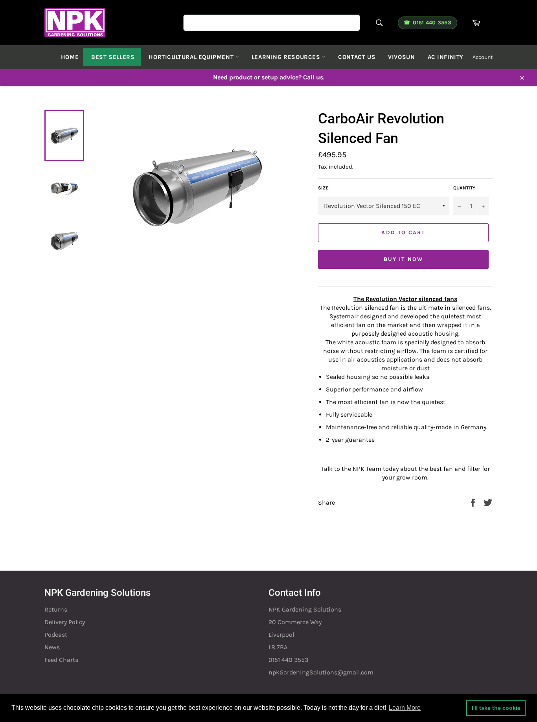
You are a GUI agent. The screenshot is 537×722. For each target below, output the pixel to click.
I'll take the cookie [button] (496, 708)
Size (323, 188)
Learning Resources (287, 57)
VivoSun (401, 57)
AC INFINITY (446, 57)
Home (70, 57)
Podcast (55, 634)
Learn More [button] (405, 707)
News (52, 647)
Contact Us (356, 57)
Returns (55, 609)
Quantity (464, 188)
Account (483, 57)
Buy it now (403, 259)
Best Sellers (112, 57)
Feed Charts (61, 659)
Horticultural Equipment (192, 57)
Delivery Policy (64, 622)
